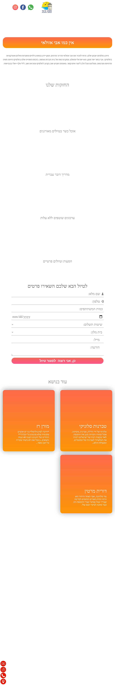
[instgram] (15, 7)
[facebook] (23, 7)
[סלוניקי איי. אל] (46, 7)
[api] (31, 7)
